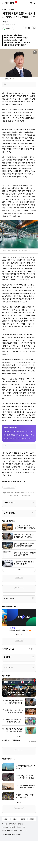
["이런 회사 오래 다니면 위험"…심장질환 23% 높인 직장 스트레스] (7, 539)
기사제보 (19, 827)
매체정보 (22, 830)
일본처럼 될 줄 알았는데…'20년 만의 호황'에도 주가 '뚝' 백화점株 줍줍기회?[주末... (19, 435)
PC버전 (23, 819)
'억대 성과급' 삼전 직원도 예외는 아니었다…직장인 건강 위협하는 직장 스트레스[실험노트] (14, 703)
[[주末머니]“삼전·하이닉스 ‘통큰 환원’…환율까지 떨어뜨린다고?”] (7, 548)
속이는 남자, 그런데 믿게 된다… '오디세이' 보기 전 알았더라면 (25, 777)
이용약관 (15, 830)
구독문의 (12, 827)
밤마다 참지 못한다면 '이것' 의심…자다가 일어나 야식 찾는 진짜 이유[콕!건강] (14, 712)
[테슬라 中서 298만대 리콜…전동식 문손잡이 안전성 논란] (7, 566)
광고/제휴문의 (12, 824)
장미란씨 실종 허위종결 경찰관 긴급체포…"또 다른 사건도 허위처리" (19, 431)
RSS (24, 827)
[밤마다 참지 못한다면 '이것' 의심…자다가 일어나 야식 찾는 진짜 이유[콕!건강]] (30, 714)
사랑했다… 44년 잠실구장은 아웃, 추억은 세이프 (25, 796)
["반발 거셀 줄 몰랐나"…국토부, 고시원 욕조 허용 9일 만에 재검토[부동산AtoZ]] (30, 733)
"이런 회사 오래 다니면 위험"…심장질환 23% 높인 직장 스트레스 (24, 536)
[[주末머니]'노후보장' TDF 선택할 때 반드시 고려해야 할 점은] (7, 557)
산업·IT (4, 9)
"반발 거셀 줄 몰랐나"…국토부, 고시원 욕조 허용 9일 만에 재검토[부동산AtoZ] (14, 731)
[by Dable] (32, 741)
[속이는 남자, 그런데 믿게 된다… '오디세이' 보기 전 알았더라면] (8, 780)
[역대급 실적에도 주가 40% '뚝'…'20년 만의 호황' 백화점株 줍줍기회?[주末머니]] (7, 530)
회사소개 (4, 824)
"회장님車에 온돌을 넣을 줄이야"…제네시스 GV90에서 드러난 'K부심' (25, 786)
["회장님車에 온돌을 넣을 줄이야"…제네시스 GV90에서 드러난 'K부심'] (8, 790)
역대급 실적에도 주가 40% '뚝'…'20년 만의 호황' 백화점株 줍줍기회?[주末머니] (25, 527)
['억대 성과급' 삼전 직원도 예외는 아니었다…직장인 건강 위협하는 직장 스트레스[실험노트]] (30, 705)
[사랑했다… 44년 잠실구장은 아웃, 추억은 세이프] (8, 799)
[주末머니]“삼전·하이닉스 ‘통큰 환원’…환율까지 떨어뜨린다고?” (24, 545)
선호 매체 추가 (9, 28)
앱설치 (14, 819)
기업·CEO (11, 9)
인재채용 (20, 824)
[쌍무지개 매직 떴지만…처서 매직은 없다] (8, 770)
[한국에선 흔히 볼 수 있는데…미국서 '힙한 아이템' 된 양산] (30, 724)
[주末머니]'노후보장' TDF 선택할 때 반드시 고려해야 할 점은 (25, 554)
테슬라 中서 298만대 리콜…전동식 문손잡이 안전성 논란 (24, 563)
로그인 (6, 819)
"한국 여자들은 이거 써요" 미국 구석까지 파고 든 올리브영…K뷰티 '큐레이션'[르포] (19, 439)
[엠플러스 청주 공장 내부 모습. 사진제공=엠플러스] (19, 234)
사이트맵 (31, 819)
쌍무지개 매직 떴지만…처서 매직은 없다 (25, 767)
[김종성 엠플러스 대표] (19, 63)
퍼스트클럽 (5, 827)
